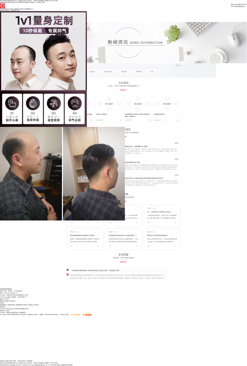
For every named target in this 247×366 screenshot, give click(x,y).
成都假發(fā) (11, 305)
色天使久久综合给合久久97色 (24, 365)
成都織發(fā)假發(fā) (22, 305)
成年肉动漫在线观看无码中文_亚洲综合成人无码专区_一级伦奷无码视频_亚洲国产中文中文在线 (29, 363)
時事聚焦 (22, 308)
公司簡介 (2, 312)
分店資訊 (2, 308)
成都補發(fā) (4, 305)
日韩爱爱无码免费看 (66, 365)
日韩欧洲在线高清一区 (40, 365)
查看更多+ (123, 262)
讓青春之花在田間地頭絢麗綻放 (157, 235)
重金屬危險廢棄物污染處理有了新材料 (82, 235)
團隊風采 (23, 312)
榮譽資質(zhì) (16, 312)
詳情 (71, 222)
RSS (242, 4)
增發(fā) (12, 301)
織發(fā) (2, 301)
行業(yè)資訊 (10, 308)
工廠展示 (8, 312)
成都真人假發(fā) (34, 305)
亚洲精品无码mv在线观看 (7, 365)
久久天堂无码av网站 (54, 365)
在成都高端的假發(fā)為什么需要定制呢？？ (123, 235)
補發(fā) (7, 301)
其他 (27, 308)
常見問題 (16, 308)
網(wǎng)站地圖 (236, 4)
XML (245, 4)
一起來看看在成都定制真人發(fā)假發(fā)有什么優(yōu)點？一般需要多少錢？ (95, 270)
